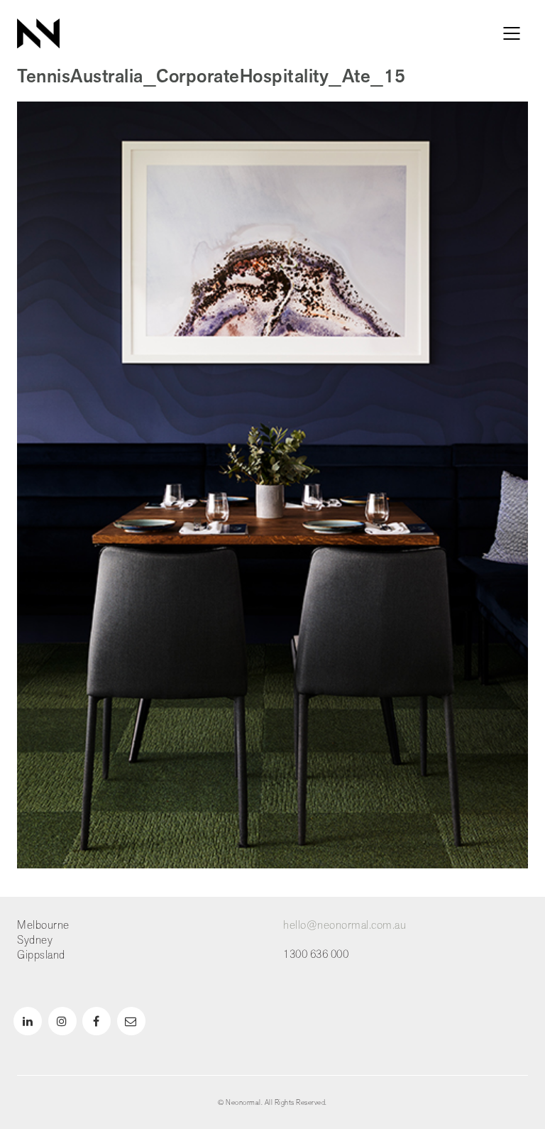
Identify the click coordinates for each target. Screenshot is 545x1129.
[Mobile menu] (512, 33)
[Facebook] (96, 1021)
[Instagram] (62, 1021)
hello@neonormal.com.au (344, 925)
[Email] (131, 1021)
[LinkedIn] (27, 1021)
